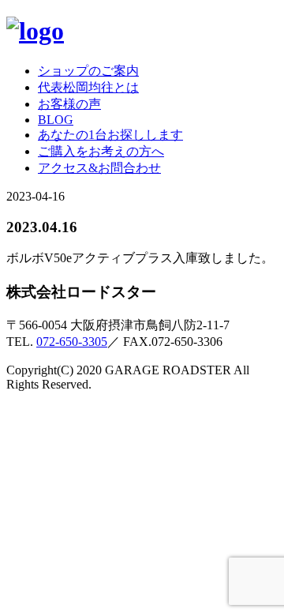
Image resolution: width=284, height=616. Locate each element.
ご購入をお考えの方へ (101, 151)
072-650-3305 (71, 341)
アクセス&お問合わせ (99, 168)
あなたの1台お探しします (110, 134)
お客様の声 (69, 104)
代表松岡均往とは (88, 87)
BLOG (55, 119)
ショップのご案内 (88, 70)
